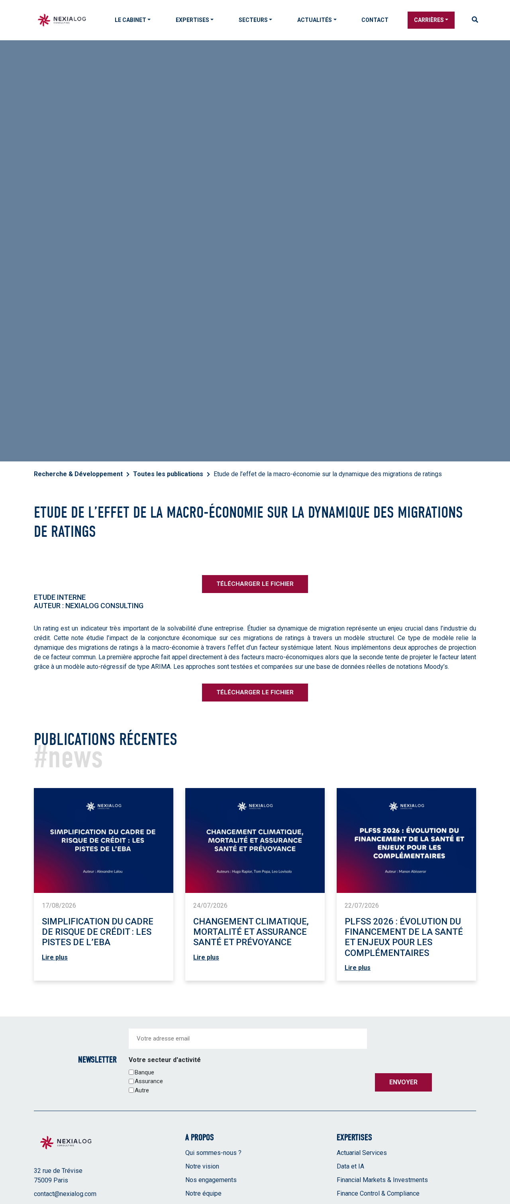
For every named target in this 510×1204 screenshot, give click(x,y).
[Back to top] (498, 1172)
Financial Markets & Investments (382, 1180)
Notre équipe (203, 1193)
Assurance (149, 1081)
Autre (142, 1090)
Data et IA (350, 1166)
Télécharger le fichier (255, 583)
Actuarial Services (362, 1153)
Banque (144, 1072)
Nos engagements (211, 1180)
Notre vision (202, 1166)
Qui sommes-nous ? (213, 1153)
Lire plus (55, 957)
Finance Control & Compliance (378, 1193)
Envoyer (403, 1082)
